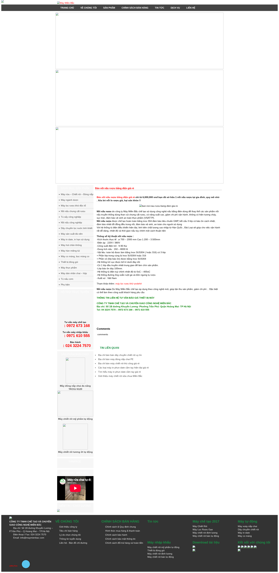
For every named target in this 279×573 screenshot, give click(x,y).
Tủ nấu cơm (67, 279)
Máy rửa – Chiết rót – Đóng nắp (77, 194)
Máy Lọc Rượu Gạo (203, 529)
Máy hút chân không (71, 245)
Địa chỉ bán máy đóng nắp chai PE (115, 359)
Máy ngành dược (69, 200)
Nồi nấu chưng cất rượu (73, 211)
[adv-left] (2, 1)
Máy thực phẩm (69, 267)
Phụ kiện (65, 284)
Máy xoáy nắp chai (247, 526)
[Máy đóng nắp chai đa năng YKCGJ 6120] (75, 382)
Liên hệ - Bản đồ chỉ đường (73, 543)
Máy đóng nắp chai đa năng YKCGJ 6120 (75, 387)
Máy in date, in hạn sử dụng (75, 239)
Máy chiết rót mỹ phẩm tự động (75, 419)
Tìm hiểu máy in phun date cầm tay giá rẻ (119, 371)
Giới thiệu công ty (68, 526)
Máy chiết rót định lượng (205, 532)
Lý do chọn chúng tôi (70, 534)
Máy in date (244, 532)
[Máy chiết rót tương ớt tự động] (75, 448)
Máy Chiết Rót (200, 526)
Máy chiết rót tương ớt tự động (75, 452)
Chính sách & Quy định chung (120, 526)
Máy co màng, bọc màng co (75, 256)
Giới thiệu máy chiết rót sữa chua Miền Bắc (120, 376)
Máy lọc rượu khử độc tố (73, 205)
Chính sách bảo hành (116, 534)
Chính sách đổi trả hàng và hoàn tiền (124, 543)
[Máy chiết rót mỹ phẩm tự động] (75, 415)
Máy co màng (245, 536)
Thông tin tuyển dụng (70, 539)
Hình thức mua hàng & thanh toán (122, 530)
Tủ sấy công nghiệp (71, 217)
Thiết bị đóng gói (69, 262)
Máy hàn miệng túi (70, 250)
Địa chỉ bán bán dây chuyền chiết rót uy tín (120, 355)
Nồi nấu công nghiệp (71, 222)
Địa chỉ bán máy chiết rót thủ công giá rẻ (119, 363)
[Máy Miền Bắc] (139, 3)
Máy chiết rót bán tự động (206, 536)
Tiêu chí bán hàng (68, 530)
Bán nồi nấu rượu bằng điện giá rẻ (116, 197)
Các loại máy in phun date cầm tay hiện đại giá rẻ (123, 367)
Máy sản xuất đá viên (72, 233)
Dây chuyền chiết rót (248, 529)
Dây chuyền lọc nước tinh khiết (76, 228)
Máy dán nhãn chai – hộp (74, 273)
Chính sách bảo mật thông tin (120, 539)
